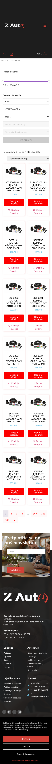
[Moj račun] (11, 54)
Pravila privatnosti (31, 761)
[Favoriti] (4, 54)
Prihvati (26, 739)
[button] (45, 25)
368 (43, 513)
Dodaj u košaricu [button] (13, 202)
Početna (5, 60)
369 (7, 520)
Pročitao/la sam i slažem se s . (24, 561)
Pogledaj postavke (26, 754)
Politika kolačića (18, 761)
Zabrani (26, 746)
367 (35, 513)
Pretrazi (26, 140)
